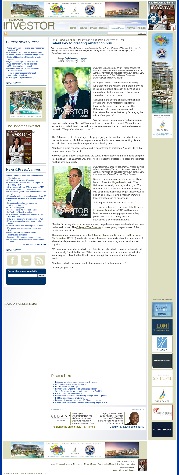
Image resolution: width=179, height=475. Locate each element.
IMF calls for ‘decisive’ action (19, 212)
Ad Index (142, 28)
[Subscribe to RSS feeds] (40, 266)
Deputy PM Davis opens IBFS (127, 426)
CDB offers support (15, 207)
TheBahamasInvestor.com (76, 58)
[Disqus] (97, 318)
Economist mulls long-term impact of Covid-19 (26, 196)
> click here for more (33, 244)
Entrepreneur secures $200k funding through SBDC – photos (81, 396)
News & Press (117, 28)
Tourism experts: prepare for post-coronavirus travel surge (22, 74)
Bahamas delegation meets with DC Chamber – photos (78, 400)
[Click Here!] (162, 317)
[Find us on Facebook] (12, 266)
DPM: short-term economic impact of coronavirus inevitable (22, 233)
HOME (54, 40)
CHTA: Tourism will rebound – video (22, 210)
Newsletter (130, 464)
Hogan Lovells (119, 182)
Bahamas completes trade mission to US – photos (76, 382)
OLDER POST (136, 409)
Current (22, 42)
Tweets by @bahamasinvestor (20, 303)
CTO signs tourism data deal (19, 66)
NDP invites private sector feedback (70, 384)
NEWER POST (59, 409)
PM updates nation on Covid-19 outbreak (24, 52)
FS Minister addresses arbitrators (69, 398)
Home (73, 28)
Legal (115, 470)
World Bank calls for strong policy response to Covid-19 (78, 391)
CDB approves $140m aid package (22, 64)
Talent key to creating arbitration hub (81, 43)
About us (123, 470)
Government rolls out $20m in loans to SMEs (26, 187)
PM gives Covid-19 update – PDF (21, 189)
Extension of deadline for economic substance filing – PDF (22, 204)
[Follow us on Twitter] (26, 266)
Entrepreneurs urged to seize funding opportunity (76, 389)
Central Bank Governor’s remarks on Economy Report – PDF (81, 402)
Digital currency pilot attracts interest (22, 61)
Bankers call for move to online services (24, 237)
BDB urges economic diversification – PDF (25, 219)
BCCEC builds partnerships (66, 386)
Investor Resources (98, 28)
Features (83, 28)
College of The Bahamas (88, 227)
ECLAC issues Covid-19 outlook (21, 180)
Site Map (120, 464)
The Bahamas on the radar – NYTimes (73, 426)
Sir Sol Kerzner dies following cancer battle (25, 226)
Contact (131, 470)
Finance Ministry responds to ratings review (25, 55)
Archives (131, 28)
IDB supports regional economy (20, 77)
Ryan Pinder (119, 106)
